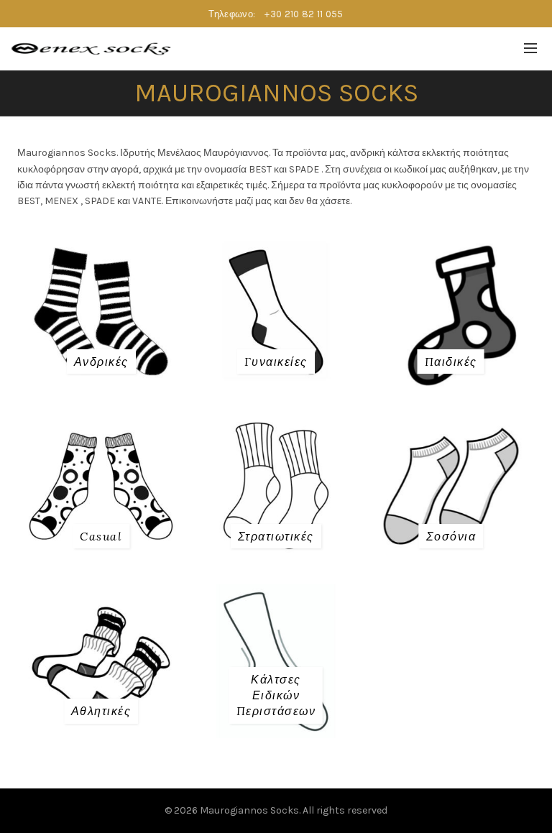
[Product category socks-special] (276, 695)
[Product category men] (101, 361)
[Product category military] (276, 536)
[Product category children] (451, 361)
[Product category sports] (101, 711)
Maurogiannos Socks (249, 810)
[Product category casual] (101, 536)
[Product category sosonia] (451, 536)
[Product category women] (276, 361)
